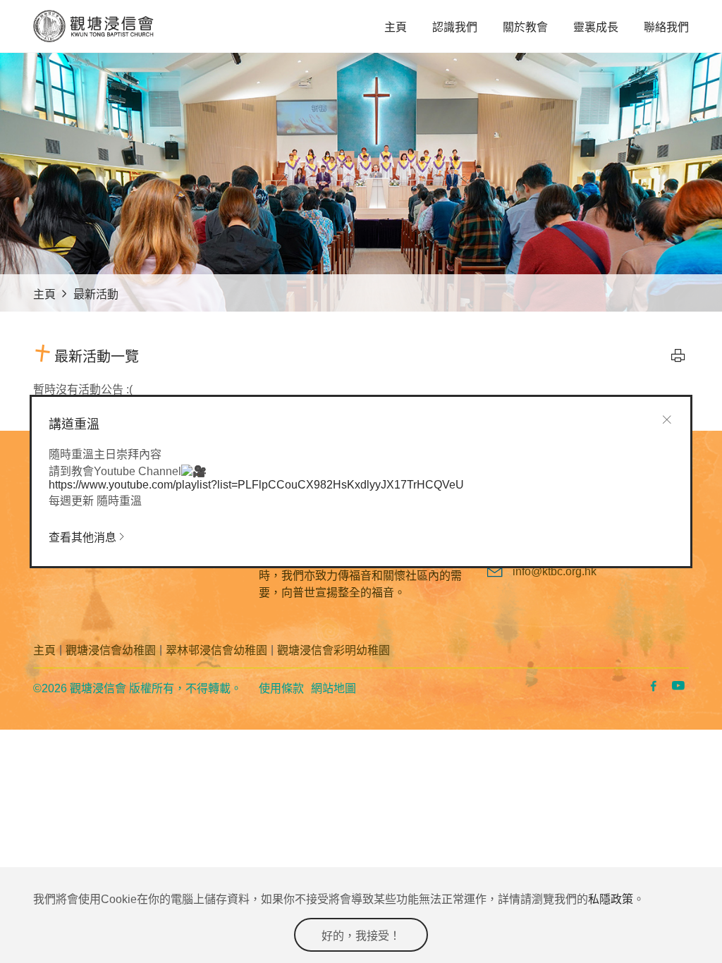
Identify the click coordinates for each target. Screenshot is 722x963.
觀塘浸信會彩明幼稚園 (333, 650)
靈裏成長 (595, 27)
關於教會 (525, 27)
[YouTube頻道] (676, 688)
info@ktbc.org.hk (554, 571)
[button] (678, 355)
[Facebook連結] (652, 688)
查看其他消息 (82, 538)
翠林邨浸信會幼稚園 (216, 650)
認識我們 (454, 27)
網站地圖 (333, 688)
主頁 (395, 27)
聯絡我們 (666, 27)
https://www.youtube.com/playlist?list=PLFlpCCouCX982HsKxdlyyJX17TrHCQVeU (256, 485)
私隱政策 (610, 899)
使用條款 (281, 688)
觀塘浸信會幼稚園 (111, 650)
